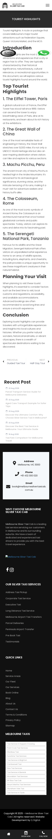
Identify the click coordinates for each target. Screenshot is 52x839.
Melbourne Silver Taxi (17, 524)
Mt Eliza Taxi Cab (14, 780)
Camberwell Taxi (14, 764)
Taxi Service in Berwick (16, 772)
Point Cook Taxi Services (17, 748)
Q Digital (35, 820)
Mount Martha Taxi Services (19, 784)
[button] (47, 5)
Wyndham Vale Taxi (15, 788)
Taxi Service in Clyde (16, 792)
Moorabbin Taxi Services (17, 776)
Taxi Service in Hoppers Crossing (21, 744)
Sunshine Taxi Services (16, 756)
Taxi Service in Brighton (17, 760)
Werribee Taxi (13, 752)
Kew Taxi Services (14, 768)
